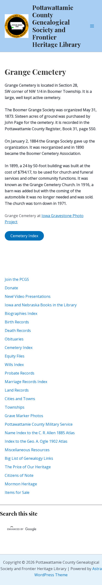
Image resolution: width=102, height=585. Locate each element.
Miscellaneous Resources (27, 449)
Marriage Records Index (26, 381)
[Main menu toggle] (92, 26)
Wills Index (14, 364)
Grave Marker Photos (24, 415)
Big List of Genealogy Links (29, 458)
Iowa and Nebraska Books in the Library (41, 305)
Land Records (17, 390)
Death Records (18, 330)
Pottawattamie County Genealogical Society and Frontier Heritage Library (56, 26)
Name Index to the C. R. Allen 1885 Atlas (40, 432)
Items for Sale (17, 492)
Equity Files (14, 356)
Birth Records (17, 322)
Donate (11, 287)
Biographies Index (21, 313)
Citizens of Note (19, 475)
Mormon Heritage (21, 484)
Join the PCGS (17, 279)
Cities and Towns (20, 398)
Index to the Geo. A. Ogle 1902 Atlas (36, 441)
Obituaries (14, 339)
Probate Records (19, 373)
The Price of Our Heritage (28, 466)
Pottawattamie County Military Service (39, 424)
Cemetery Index (18, 347)
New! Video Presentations (28, 296)
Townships (14, 407)
